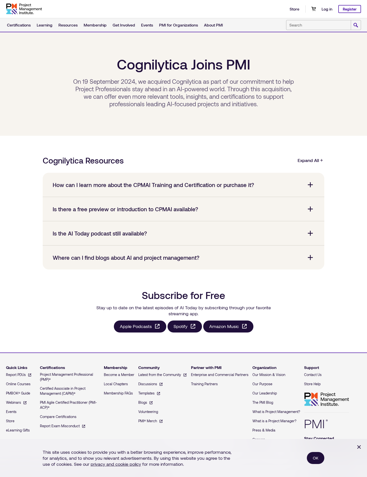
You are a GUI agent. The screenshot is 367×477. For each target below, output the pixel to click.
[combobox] (323, 25)
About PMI (213, 24)
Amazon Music (224, 326)
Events (147, 24)
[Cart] (314, 9)
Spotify (180, 326)
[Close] (359, 447)
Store (294, 8)
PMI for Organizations (178, 24)
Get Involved (124, 24)
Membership (95, 24)
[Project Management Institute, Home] (24, 9)
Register (350, 9)
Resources (68, 24)
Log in (327, 8)
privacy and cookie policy (116, 464)
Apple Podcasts (136, 326)
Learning (44, 24)
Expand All (308, 160)
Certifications (19, 24)
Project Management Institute (326, 399)
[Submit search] (356, 25)
